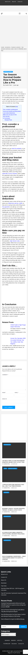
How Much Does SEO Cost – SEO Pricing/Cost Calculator (12, 589)
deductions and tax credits (15, 203)
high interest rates (15, 241)
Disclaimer (4, 583)
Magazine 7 (10, 652)
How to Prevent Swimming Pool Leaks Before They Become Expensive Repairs (12, 610)
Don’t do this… (7, 116)
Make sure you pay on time (10, 114)
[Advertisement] (14, 31)
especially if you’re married (9, 173)
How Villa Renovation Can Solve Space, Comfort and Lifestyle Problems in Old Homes (13, 615)
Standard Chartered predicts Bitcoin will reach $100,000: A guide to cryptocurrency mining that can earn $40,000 (13, 605)
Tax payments (6, 207)
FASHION (13, 640)
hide (17, 106)
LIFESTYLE (19, 640)
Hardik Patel (8, 85)
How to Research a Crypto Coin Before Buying (12, 619)
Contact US (20, 1)
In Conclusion (6, 118)
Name (4, 392)
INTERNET (6, 492)
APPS (5, 468)
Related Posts (8, 120)
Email (17, 392)
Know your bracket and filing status (12, 111)
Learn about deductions (9, 113)
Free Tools (3, 586)
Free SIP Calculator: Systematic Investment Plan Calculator (13, 594)
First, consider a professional (10, 109)
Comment (5, 374)
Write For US (7, 1)
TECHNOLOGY (7, 444)
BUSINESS (7, 640)
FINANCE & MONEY (8, 71)
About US (14, 1)
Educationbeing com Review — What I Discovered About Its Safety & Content (14, 558)
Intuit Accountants (16, 148)
